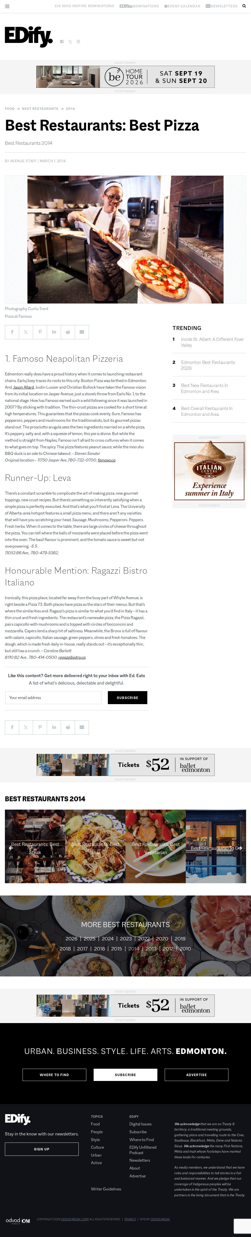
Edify (134, 1116)
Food (10, 108)
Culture (97, 1147)
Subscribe (125, 1075)
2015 (116, 949)
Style (95, 1139)
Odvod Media (160, 1219)
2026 (71, 938)
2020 (162, 938)
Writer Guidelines (106, 1189)
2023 (126, 938)
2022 (144, 938)
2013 (151, 949)
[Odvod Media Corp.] (18, 1221)
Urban (96, 1155)
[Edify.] (29, 37)
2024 (108, 938)
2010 (185, 949)
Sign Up (42, 1149)
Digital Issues (140, 1124)
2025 (90, 938)
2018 (65, 949)
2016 (99, 949)
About (134, 1168)
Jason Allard (23, 387)
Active (96, 1162)
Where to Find (54, 1075)
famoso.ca (106, 460)
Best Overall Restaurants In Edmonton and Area (207, 411)
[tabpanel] (125, 1063)
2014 (70, 108)
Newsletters (139, 1160)
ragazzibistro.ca (72, 657)
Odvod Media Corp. (75, 1219)
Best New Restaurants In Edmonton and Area (204, 388)
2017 (82, 949)
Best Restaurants (40, 108)
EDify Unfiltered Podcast (142, 1150)
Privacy (130, 1219)
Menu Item (100, 1181)
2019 (180, 938)
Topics (97, 1116)
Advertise (196, 1075)
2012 (168, 949)
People (97, 1131)
